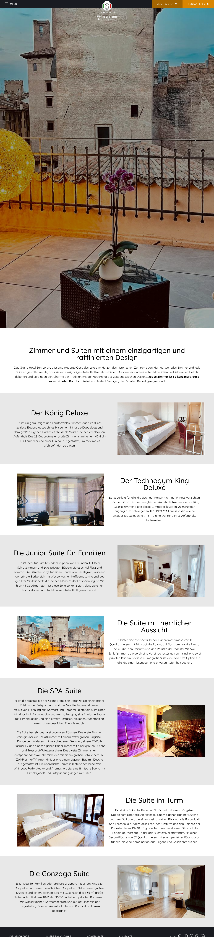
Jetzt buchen (165, 4)
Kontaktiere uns (198, 4)
